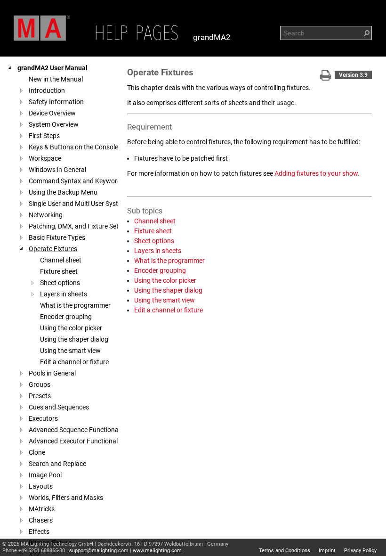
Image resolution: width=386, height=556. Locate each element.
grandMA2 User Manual (52, 68)
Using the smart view (70, 350)
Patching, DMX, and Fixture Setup (77, 226)
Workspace (45, 158)
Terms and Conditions (284, 551)
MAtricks (42, 509)
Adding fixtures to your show (316, 173)
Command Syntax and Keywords (76, 181)
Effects (39, 531)
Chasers (41, 520)
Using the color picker (71, 328)
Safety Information (56, 102)
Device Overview (52, 113)
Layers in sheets (63, 294)
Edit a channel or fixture (74, 362)
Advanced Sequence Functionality (78, 429)
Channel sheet (60, 260)
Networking (46, 215)
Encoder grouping (66, 316)
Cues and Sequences (59, 407)
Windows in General (57, 169)
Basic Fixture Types (57, 237)
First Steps (44, 135)
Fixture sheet (59, 271)
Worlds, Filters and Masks (66, 497)
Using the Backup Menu (63, 192)
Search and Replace (57, 463)
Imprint (327, 551)
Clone (37, 452)
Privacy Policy (360, 551)
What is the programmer (75, 305)
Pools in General (52, 373)
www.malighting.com (157, 551)
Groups (39, 384)
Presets (40, 396)
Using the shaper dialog (74, 339)
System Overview (54, 124)
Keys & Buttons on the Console (73, 147)
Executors (43, 418)
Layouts (41, 486)
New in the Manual (56, 79)
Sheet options (60, 282)
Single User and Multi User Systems (79, 203)
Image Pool (45, 475)
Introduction (47, 90)
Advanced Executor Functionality (77, 441)
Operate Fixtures (53, 249)
